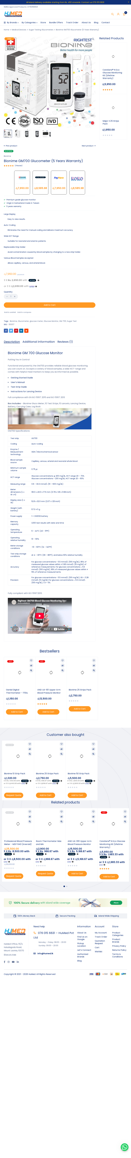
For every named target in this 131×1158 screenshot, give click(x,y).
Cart (97, 947)
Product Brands (116, 940)
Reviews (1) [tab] (65, 341)
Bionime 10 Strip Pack (14, 773)
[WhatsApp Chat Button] (124, 1147)
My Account (101, 932)
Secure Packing (67, 915)
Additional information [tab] (39, 341)
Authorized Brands (82, 955)
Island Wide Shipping (108, 915)
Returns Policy (119, 950)
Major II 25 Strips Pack (111, 122)
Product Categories (117, 934)
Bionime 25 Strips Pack (80, 689)
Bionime (7, 156)
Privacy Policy (119, 946)
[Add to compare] (24, 312)
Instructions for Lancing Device (26, 391)
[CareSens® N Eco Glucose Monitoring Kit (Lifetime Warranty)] (113, 56)
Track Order (101, 936)
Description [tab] (12, 341)
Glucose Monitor (51, 321)
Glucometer (23, 321)
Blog (79, 960)
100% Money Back (26, 915)
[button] (93, 39)
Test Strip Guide (19, 386)
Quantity (8, 292)
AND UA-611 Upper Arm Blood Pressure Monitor (49, 691)
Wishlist (98, 951)
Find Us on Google (82, 938)
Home (6, 29)
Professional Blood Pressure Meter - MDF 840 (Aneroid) (18, 843)
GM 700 (62, 321)
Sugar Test (72, 321)
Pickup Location (81, 944)
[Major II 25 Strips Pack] (113, 107)
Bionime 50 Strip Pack (78, 773)
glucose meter (36, 321)
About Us (81, 932)
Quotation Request (100, 942)
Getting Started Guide (22, 377)
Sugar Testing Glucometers (41, 29)
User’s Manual (18, 382)
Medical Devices (19, 29)
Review (18, 166)
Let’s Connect (84, 950)
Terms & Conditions (117, 955)
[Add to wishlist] (10, 312)
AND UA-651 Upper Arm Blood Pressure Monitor (79, 843)
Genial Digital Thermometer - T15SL (17, 691)
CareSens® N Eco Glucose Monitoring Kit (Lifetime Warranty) (112, 74)
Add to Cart (50, 305)
